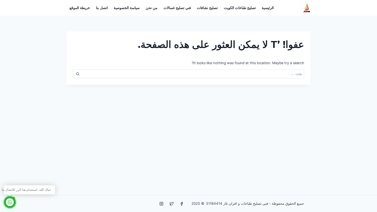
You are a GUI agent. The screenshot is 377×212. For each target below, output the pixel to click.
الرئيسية (268, 8)
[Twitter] (172, 204)
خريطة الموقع (80, 8)
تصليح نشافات (207, 8)
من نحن (151, 8)
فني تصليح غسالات (177, 8)
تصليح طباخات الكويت (240, 8)
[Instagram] (161, 204)
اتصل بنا (102, 8)
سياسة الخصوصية (127, 8)
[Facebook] (182, 204)
